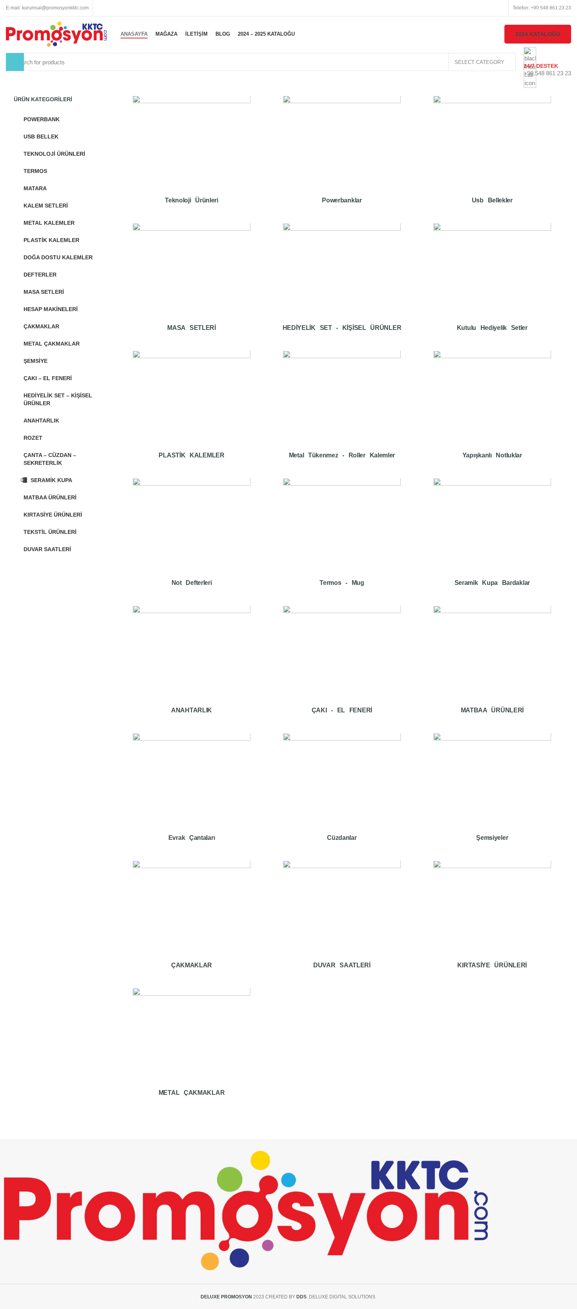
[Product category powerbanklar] (341, 155)
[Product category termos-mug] (341, 538)
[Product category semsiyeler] (492, 793)
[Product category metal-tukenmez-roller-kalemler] (341, 410)
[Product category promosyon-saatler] (341, 920)
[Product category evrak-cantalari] (192, 793)
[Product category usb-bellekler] (492, 155)
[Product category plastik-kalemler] (192, 410)
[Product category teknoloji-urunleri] (192, 155)
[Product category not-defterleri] (192, 538)
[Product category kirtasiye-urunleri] (492, 920)
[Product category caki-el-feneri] (341, 665)
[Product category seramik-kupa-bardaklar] (492, 538)
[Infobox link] (288, 36)
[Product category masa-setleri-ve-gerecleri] (192, 283)
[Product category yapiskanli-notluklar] (492, 410)
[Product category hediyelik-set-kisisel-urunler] (341, 283)
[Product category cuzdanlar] (341, 793)
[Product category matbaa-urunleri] (492, 665)
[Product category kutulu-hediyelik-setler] (492, 283)
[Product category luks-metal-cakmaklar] (192, 1048)
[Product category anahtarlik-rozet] (192, 665)
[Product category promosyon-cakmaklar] (192, 920)
